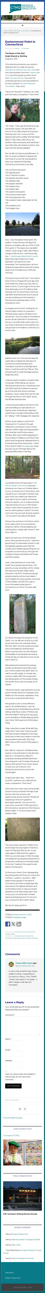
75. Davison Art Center (24, 1258)
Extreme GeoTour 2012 (22, 915)
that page (25, 446)
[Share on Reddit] (18, 924)
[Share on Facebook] (7, 924)
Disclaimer (9, 1273)
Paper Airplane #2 (20, 1234)
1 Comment (25, 48)
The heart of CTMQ (11, 1136)
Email (8, 1050)
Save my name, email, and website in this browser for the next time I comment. (20, 1077)
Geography (25, 31)
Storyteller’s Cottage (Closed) (27, 1240)
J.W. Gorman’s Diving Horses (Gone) (20, 1214)
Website (8, 1061)
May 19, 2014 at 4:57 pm (25, 966)
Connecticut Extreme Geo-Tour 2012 (20, 70)
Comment (10, 1015)
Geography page (19, 917)
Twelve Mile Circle (23, 963)
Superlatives (10, 934)
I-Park (18, 1245)
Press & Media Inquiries (12, 1118)
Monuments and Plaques (22, 938)
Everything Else (14, 31)
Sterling (35, 938)
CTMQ (22, 8)
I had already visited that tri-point (24, 256)
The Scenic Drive (17, 78)
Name (8, 1039)
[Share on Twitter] (13, 924)
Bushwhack (19, 936)
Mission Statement (13, 1278)
